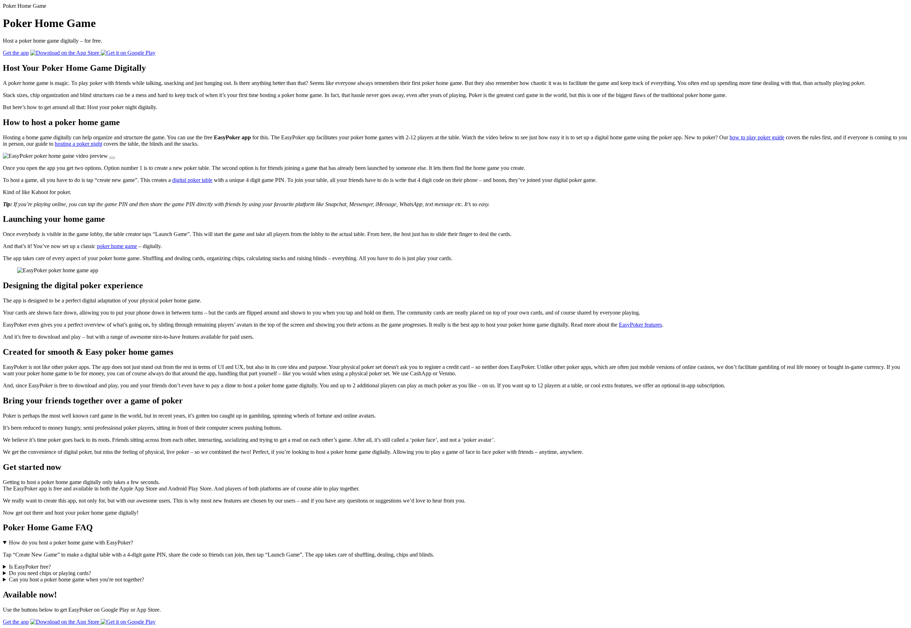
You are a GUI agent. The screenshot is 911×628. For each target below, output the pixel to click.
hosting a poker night (78, 144)
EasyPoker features (640, 325)
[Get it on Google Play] (128, 53)
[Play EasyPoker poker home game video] (112, 158)
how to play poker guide (757, 137)
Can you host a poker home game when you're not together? (76, 579)
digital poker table (192, 180)
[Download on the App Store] (65, 53)
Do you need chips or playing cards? (50, 573)
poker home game (117, 246)
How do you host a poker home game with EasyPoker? (71, 543)
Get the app (16, 53)
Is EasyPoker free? (30, 567)
